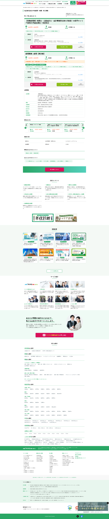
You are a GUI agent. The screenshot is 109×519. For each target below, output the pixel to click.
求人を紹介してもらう (54, 169)
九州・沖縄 (27, 413)
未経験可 (47, 440)
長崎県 (36, 415)
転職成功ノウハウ (69, 161)
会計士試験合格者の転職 (51, 194)
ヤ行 (57, 433)
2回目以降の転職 (26, 458)
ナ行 (43, 433)
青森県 (31, 389)
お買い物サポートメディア (75, 492)
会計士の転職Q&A (60, 161)
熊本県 (42, 415)
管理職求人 (51, 442)
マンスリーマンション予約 (34, 494)
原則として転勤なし (28, 440)
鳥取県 (26, 411)
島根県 (31, 411)
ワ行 (66, 433)
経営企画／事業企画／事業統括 (31, 374)
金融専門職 (27, 368)
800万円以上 (74, 420)
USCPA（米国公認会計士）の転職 (76, 194)
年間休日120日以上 (35, 439)
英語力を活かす (58, 439)
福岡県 (26, 415)
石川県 (36, 398)
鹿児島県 (59, 415)
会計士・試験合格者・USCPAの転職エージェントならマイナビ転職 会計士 (48, 1)
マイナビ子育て (43, 492)
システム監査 (27, 380)
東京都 (53, 393)
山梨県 (47, 398)
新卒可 (44, 442)
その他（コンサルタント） (59, 364)
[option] (54, 128)
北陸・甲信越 (27, 396)
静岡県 (31, 402)
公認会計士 (27, 350)
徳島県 (53, 411)
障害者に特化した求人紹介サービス (35, 486)
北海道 (26, 389)
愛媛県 (64, 411)
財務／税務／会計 (47, 374)
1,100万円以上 (44, 422)
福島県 (58, 389)
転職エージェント (51, 496)
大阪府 (36, 406)
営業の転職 (35, 477)
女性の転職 (54, 477)
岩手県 (36, 389)
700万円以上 (66, 420)
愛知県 (36, 402)
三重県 (42, 402)
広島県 (42, 411)
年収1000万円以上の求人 (47, 439)
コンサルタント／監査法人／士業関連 (32, 362)
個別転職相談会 (53, 161)
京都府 (31, 406)
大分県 (47, 415)
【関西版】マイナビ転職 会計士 (29, 470)
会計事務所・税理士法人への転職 (68, 456)
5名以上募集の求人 (39, 440)
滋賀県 (26, 406)
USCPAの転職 (45, 161)
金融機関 (27, 144)
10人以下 (26, 427)
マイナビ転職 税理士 (72, 477)
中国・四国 (27, 409)
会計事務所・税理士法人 (50, 141)
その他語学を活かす (77, 439)
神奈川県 (59, 393)
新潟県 (26, 398)
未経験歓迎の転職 (28, 203)
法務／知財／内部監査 (58, 374)
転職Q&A (48, 184)
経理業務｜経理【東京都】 (35, 54)
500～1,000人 (49, 427)
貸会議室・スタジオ (48, 500)
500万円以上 (50, 420)
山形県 (53, 389)
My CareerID (62, 492)
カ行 (30, 433)
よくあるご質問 (26, 465)
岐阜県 (26, 402)
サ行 (34, 433)
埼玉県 (42, 393)
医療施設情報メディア (68, 492)
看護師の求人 (81, 496)
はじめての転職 (39, 161)
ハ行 (48, 433)
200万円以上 (27, 420)
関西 (25, 405)
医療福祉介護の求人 (55, 486)
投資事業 (35, 370)
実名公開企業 (52, 456)
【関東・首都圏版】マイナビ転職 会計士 (29, 469)
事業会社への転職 (29, 153)
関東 (25, 392)
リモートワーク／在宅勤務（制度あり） (74, 442)
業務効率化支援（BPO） (38, 500)
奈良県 (47, 406)
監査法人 (27, 141)
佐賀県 (31, 415)
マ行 (53, 433)
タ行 (39, 433)
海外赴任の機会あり (70, 440)
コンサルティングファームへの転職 (68, 458)
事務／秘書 (27, 376)
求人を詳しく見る (64, 46)
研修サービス (32, 500)
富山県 (31, 398)
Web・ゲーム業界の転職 (36, 496)
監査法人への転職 (65, 455)
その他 (67, 144)
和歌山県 (53, 406)
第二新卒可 (27, 439)
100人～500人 (41, 427)
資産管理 (41, 370)
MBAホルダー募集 (28, 442)
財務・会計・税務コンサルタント (44, 364)
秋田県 (47, 389)
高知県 (69, 411)
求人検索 (51, 455)
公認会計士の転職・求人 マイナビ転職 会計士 (31, 7)
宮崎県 (53, 415)
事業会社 (47, 144)
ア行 (25, 433)
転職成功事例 (36, 153)
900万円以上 (27, 422)
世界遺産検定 (32, 492)
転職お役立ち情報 (39, 458)
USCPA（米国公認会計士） (47, 350)
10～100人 (33, 427)
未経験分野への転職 (66, 463)
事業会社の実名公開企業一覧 (50, 7)
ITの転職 (39, 477)
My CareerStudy (57, 492)
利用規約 (76, 456)
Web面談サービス (27, 466)
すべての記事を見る (54, 270)
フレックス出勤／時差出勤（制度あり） (32, 443)
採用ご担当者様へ (65, 1)
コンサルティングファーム (71, 141)
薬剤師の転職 (77, 496)
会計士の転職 (63, 496)
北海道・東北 (27, 387)
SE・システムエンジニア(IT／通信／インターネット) (35, 379)
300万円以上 (34, 420)
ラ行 (62, 433)
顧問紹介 (73, 496)
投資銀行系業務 (28, 370)
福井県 (42, 398)
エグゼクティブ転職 (58, 496)
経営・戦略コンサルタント (30, 364)
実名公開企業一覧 (42, 7)
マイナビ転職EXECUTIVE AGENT (62, 477)
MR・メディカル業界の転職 (46, 477)
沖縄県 (64, 415)
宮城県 (42, 389)
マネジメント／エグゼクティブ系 (72, 374)
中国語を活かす (67, 439)
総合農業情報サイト (37, 492)
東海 (25, 400)
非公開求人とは (26, 462)
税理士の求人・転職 (68, 496)
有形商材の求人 (38, 442)
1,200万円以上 (52, 422)
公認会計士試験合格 (36, 350)
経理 (40, 374)
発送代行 (43, 500)
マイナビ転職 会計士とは (30, 161)
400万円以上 (42, 420)
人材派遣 (31, 496)
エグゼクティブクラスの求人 (57, 440)
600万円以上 (58, 420)
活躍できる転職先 (72, 184)
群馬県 (36, 393)
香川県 (58, 411)
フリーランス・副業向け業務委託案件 (46, 486)
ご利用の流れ (26, 459)
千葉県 (47, 393)
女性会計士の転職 (28, 194)
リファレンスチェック (60, 500)
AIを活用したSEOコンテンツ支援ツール (44, 494)
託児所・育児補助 (59, 442)
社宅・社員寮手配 (54, 500)
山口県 (47, 411)
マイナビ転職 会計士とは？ (28, 455)
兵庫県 (42, 406)
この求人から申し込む (38, 46)
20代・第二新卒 (43, 496)
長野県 (53, 398)
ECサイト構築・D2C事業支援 (50, 492)
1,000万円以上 (35, 422)
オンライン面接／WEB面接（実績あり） (51, 443)
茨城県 (26, 393)
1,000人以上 (57, 427)
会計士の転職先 (39, 459)
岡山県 (36, 411)
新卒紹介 (47, 496)
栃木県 (31, 393)
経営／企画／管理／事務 (29, 373)
